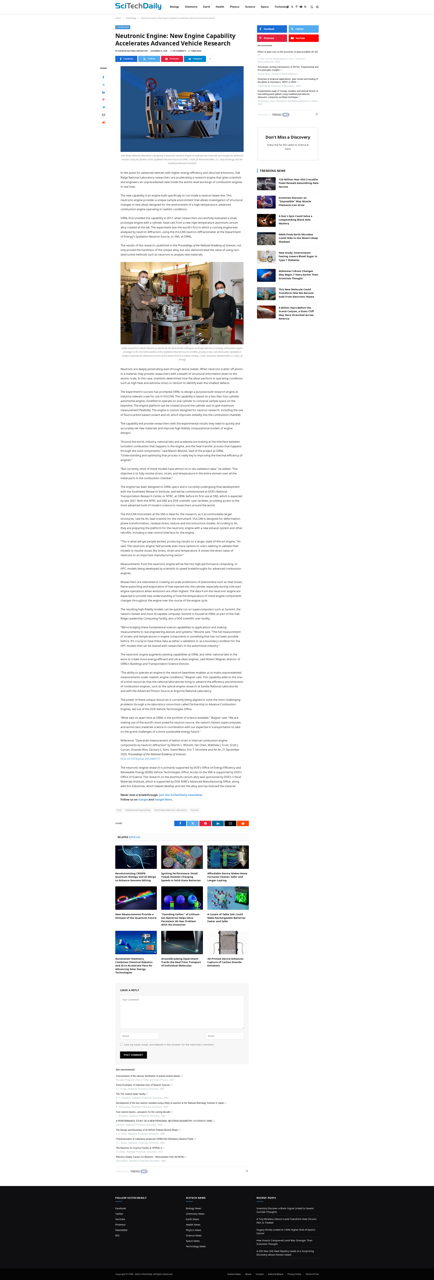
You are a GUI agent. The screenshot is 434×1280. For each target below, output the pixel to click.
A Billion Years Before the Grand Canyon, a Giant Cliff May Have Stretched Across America (296, 313)
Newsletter (121, 1230)
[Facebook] (103, 77)
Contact (260, 1274)
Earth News (192, 1219)
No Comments (179, 51)
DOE (119, 810)
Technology (281, 6)
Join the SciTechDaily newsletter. (181, 795)
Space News (193, 1241)
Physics (234, 6)
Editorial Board (275, 1274)
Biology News (193, 1208)
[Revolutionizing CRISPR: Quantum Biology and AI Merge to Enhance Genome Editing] (136, 857)
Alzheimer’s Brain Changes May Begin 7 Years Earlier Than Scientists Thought (298, 274)
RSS (117, 1235)
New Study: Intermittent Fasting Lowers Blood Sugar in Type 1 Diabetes (298, 256)
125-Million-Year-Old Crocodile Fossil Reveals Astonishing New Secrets (299, 183)
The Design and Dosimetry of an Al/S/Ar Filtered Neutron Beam (147, 1130)
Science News (194, 1235)
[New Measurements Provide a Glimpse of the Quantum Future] (136, 898)
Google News (163, 799)
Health (220, 6)
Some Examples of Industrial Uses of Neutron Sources (143, 1085)
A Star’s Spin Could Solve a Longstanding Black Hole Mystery (295, 219)
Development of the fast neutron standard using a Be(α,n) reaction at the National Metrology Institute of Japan (170, 1103)
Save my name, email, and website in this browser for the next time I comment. (169, 1044)
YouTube (120, 1219)
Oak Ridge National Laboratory (170, 810)
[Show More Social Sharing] (210, 59)
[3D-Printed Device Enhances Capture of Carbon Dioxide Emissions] (228, 942)
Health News (193, 1224)
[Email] (103, 114)
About (248, 1274)
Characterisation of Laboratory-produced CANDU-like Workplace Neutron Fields (154, 1139)
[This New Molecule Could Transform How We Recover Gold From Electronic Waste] (266, 293)
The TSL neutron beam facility (131, 1094)
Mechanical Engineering (138, 810)
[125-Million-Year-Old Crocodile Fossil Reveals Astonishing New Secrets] (266, 183)
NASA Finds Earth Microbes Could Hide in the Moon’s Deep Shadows (298, 238)
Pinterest (120, 1224)
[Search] (317, 7)
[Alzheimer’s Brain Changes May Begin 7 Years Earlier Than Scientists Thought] (266, 275)
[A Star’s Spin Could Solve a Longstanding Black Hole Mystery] (266, 220)
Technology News (196, 1246)
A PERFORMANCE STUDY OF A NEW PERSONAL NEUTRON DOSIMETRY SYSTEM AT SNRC (164, 1121)
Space (265, 6)
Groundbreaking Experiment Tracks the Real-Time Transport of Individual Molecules (181, 962)
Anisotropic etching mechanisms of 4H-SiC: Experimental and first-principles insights (288, 68)
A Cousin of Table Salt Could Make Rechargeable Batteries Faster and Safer (226, 917)
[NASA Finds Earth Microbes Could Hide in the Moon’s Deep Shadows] (266, 238)
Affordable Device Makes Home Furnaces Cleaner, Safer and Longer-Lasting (227, 877)
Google (143, 799)
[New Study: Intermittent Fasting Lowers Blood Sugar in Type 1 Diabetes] (266, 257)
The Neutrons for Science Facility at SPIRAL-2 (139, 1148)
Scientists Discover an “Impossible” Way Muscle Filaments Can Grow (295, 201)
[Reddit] (103, 122)
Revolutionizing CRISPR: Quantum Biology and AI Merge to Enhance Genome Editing (135, 877)
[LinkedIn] (103, 92)
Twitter (119, 1213)
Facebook (120, 1208)
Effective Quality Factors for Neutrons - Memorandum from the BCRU (150, 1157)
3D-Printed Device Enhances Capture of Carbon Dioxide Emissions (225, 962)
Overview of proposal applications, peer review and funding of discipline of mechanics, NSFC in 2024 (288, 80)
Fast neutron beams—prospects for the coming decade (143, 1112)
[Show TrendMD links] (246, 1171)
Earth (206, 6)
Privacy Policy (294, 1274)
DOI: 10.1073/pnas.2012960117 (140, 759)
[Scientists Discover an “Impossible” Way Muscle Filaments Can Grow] (266, 202)
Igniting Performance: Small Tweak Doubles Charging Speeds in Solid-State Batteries (181, 877)
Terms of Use (312, 1274)
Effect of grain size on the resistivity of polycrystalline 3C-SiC (288, 52)
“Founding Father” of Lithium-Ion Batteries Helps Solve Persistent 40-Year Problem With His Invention (180, 919)
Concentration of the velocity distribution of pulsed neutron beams (148, 1076)
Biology (174, 6)
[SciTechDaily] (138, 6)
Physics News (193, 1230)
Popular (195, 810)
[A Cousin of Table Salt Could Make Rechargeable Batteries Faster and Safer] (228, 898)
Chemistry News (195, 1213)
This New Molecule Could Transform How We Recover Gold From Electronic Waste (296, 293)
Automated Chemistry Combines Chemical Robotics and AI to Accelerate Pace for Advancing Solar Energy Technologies (133, 965)
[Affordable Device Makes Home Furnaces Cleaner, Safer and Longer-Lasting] (228, 857)
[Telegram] (103, 107)
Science (250, 6)
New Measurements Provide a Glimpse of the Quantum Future (135, 915)
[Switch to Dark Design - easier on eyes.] (312, 6)
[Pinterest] (103, 100)
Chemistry (191, 6)
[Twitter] (103, 85)
